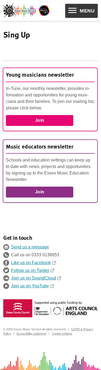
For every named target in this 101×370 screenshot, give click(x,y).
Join (39, 120)
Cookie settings (62, 333)
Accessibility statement (31, 333)
